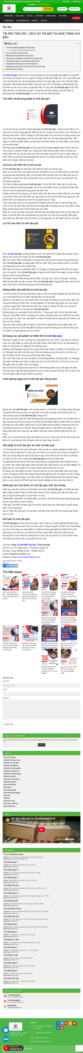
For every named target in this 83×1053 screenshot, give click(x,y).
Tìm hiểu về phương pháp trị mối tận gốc (20, 47)
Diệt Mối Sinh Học (10, 782)
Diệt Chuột (7, 787)
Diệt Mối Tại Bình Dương (12, 774)
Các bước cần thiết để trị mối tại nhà (22, 50)
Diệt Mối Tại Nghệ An (11, 765)
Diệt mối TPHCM (10, 757)
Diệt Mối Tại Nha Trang (12, 760)
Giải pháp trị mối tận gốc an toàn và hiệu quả (22, 64)
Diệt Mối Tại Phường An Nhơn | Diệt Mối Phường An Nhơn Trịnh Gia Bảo (50, 645)
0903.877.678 (43, 4)
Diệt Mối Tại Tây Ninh (11, 763)
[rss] (70, 1023)
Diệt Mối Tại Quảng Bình (12, 768)
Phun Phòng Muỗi (10, 790)
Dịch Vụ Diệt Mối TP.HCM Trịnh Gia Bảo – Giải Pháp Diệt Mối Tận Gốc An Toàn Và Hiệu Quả (30, 596)
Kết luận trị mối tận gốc (14, 69)
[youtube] (62, 1028)
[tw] (62, 1023)
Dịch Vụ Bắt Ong (9, 806)
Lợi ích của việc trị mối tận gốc (17, 53)
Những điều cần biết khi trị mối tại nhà (19, 56)
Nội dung (6, 698)
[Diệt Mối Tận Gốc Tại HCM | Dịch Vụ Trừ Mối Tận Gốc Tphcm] (9, 8)
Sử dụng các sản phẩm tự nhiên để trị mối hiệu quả (24, 58)
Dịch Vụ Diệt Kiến (10, 784)
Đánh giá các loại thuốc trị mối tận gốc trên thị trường (25, 66)
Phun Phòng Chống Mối (12, 793)
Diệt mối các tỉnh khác (12, 779)
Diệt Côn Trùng (9, 801)
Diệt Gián (7, 795)
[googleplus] (66, 1023)
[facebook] (58, 1023)
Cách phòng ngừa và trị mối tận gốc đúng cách (22, 61)
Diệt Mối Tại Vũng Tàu (11, 771)
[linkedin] (58, 1028)
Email (5, 689)
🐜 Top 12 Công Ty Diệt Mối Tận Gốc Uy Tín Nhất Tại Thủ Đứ (69, 645)
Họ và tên (6, 681)
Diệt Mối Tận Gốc (10, 776)
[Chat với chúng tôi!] (6, 1030)
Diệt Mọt (7, 798)
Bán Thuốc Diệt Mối (11, 803)
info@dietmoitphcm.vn (19, 554)
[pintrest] (74, 1023)
